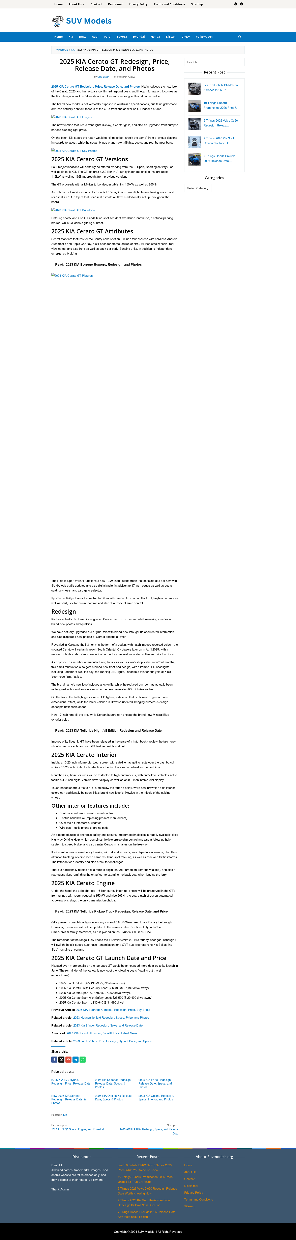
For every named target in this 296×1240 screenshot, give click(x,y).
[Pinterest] (235, 4)
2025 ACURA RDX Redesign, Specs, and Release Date (149, 1129)
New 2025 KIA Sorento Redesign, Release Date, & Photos (68, 1099)
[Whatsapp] (83, 1060)
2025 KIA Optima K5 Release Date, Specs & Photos (113, 1097)
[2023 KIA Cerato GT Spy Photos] (74, 150)
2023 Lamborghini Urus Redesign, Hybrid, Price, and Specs (112, 1041)
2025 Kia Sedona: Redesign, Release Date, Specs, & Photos (113, 1083)
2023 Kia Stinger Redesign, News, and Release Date (108, 1025)
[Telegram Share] (75, 1060)
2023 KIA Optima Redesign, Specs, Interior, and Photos (156, 1097)
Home (188, 1165)
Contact (189, 1179)
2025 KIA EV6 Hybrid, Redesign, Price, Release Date (70, 1081)
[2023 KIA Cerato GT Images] (71, 116)
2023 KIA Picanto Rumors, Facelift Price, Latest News (102, 1033)
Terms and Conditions (198, 1199)
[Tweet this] (61, 1060)
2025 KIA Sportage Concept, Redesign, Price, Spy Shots (113, 1009)
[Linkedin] (241, 4)
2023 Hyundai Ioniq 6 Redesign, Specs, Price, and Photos (111, 1017)
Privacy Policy (193, 1192)
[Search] (240, 37)
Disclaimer (191, 1185)
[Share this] (54, 1060)
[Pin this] (68, 1060)
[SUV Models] (81, 21)
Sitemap (189, 1206)
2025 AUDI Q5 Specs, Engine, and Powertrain (78, 1127)
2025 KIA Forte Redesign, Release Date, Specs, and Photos (155, 1083)
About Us (190, 1172)
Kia (65, 1115)
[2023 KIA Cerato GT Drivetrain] (73, 209)
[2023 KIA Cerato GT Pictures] (114, 424)
